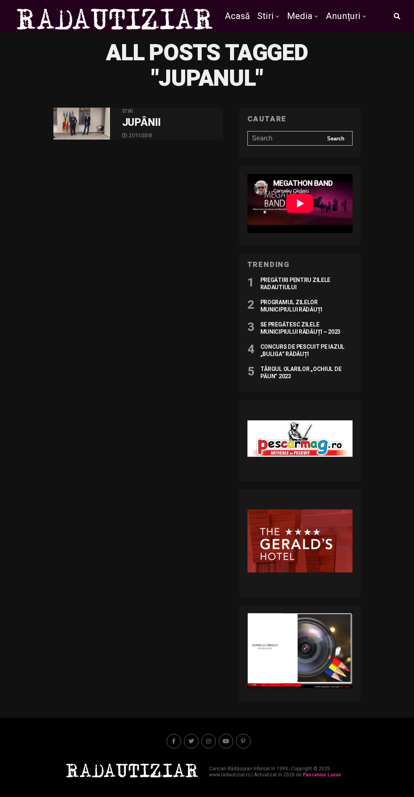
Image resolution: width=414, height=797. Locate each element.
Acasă (237, 16)
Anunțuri (343, 16)
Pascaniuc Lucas (322, 775)
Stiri (265, 16)
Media (300, 16)
